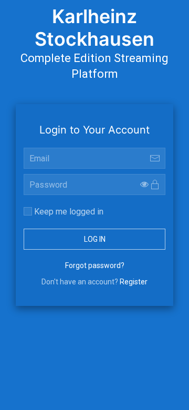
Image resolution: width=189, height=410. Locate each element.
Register (134, 282)
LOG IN (95, 239)
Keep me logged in (67, 212)
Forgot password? (94, 265)
